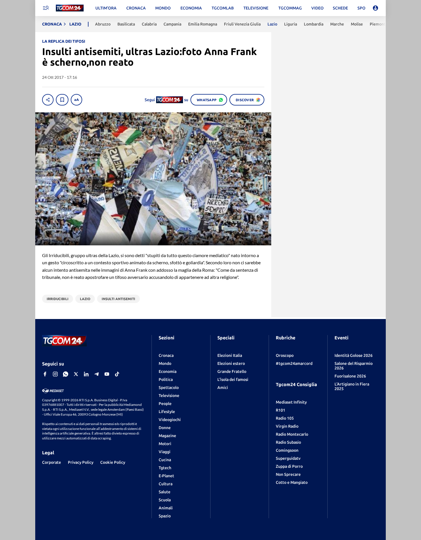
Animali (166, 508)
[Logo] (70, 8)
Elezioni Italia (229, 355)
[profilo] (375, 8)
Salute (164, 492)
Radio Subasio (288, 442)
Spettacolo (169, 387)
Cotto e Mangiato (292, 482)
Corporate (51, 462)
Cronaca (166, 355)
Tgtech (165, 467)
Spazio (165, 516)
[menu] (45, 8)
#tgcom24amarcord (294, 363)
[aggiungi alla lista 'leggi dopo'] (62, 99)
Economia (167, 371)
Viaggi (164, 451)
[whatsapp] (65, 374)
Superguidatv (288, 458)
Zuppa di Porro (289, 466)
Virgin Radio (287, 426)
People (165, 403)
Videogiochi (170, 419)
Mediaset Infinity (291, 402)
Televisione (169, 395)
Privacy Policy (80, 462)
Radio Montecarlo (292, 434)
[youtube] (107, 374)
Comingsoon (287, 450)
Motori (165, 443)
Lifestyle (167, 411)
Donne (165, 427)
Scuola (165, 500)
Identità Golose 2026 (354, 355)
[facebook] (45, 374)
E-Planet (166, 476)
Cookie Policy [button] (112, 462)
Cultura (165, 484)
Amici (222, 387)
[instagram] (55, 374)
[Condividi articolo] (48, 99)
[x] (76, 374)
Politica (166, 379)
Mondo (165, 363)
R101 (280, 410)
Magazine (167, 435)
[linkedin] (86, 374)
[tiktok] (117, 374)
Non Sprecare (288, 474)
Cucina (165, 459)
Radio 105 (285, 418)
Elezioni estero (231, 363)
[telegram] (96, 374)
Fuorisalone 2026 (350, 376)
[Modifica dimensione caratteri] (76, 99)
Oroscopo (285, 355)
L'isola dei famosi (232, 379)
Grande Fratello (231, 371)
